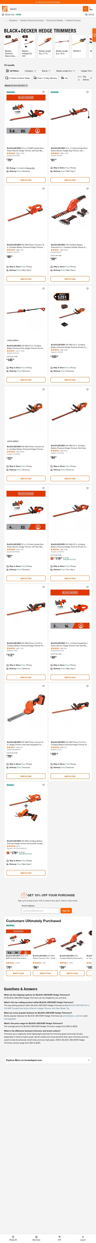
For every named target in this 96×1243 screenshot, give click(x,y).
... (5, 20)
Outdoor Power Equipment (32, 20)
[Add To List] (44, 92)
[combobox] (46, 8)
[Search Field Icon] (85, 9)
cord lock (79, 1016)
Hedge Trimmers (73, 20)
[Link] (26, 137)
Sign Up (66, 910)
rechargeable (10, 1019)
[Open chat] (94, 35)
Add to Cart (26, 180)
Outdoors (13, 20)
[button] (85, 78)
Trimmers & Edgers (54, 20)
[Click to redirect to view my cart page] (91, 8)
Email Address (28, 905)
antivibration (68, 1016)
